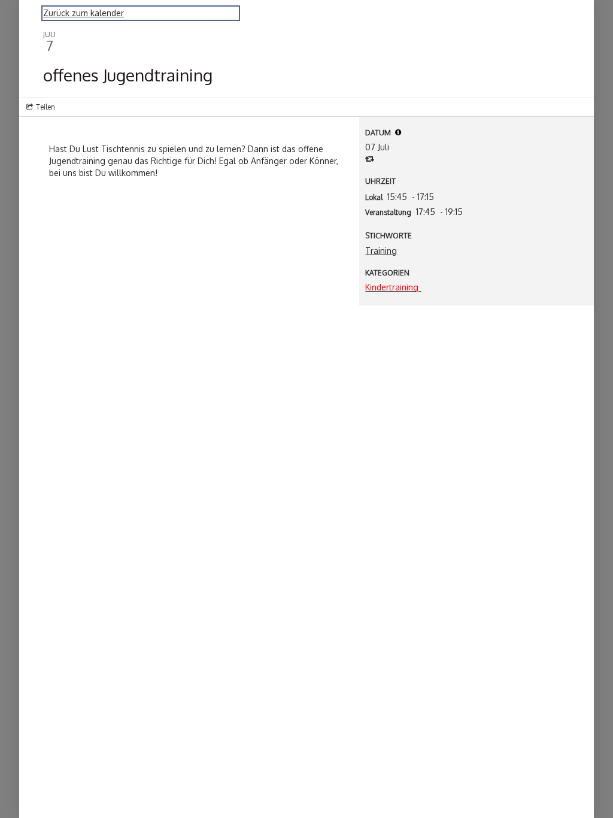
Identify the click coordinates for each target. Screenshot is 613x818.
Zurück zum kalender (83, 13)
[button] (398, 132)
